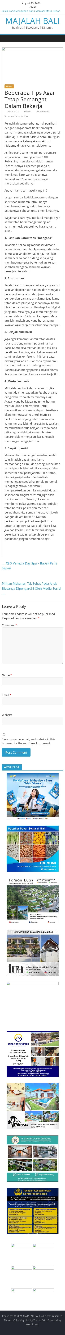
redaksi (28, 111)
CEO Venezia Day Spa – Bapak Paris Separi (29, 565)
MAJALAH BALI (32, 20)
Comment (9, 625)
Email (6, 695)
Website (7, 715)
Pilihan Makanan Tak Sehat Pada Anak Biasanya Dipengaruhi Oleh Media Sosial (31, 588)
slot (27, 1320)
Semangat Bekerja (13, 116)
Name (7, 675)
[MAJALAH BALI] (5, 38)
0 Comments (42, 111)
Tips (26, 116)
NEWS (9, 86)
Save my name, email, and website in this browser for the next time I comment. (28, 741)
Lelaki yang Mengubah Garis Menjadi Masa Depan (31, 11)
